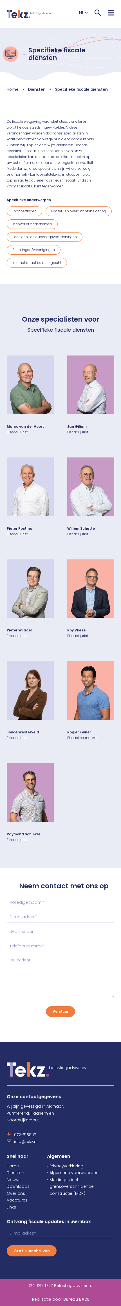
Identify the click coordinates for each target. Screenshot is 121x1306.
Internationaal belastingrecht (36, 262)
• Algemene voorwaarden (72, 1172)
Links (11, 1207)
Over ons (16, 1193)
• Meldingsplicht (63, 1179)
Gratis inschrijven (32, 1251)
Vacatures (17, 1200)
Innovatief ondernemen (32, 224)
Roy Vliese (76, 630)
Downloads (18, 1186)
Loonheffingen (24, 211)
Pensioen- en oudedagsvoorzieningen (44, 236)
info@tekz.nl (25, 1141)
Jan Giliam (77, 426)
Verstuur (60, 1011)
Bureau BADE (76, 1299)
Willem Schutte (81, 528)
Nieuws (14, 1179)
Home (13, 89)
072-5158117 (25, 1135)
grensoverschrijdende (70, 1186)
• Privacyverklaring (65, 1166)
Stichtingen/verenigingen (33, 249)
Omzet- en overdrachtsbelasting (78, 211)
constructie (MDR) (66, 1193)
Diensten (37, 89)
